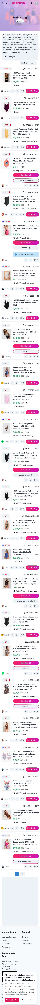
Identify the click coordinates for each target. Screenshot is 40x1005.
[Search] (32, 3)
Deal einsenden (27, 944)
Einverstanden (12, 1000)
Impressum (26, 1000)
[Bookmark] (17, 91)
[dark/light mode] (7, 3)
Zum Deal (31, 91)
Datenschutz (6, 947)
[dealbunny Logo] (19, 3)
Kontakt (25, 937)
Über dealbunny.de (9, 937)
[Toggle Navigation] (2, 3)
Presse (4, 940)
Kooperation (26, 940)
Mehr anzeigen (10, 57)
